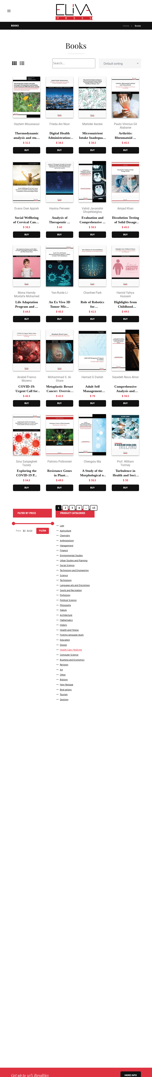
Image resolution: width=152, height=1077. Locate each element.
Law (62, 525)
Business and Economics (72, 659)
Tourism (64, 694)
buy (26, 150)
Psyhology (65, 595)
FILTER (42, 530)
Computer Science (69, 654)
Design (63, 644)
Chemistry (65, 535)
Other (63, 674)
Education (65, 639)
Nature (63, 610)
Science (64, 575)
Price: (19, 530)
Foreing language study (72, 634)
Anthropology (67, 540)
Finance (64, 550)
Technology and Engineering (74, 570)
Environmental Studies (71, 555)
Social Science (67, 565)
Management (66, 545)
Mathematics (66, 620)
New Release (66, 684)
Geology (64, 699)
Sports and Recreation (71, 590)
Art (61, 669)
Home (126, 25)
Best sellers (66, 689)
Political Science (68, 600)
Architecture (66, 615)
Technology (66, 580)
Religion (64, 664)
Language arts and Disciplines (75, 585)
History (63, 625)
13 (93, 508)
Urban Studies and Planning (73, 560)
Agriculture (65, 530)
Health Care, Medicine (71, 649)
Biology (64, 679)
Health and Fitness (69, 630)
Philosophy (65, 605)
